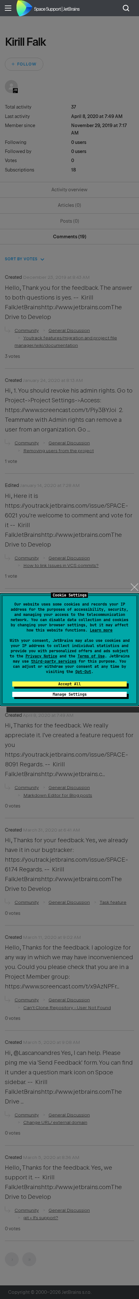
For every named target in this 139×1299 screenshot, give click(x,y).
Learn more (101, 630)
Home (24, 8)
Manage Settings (70, 694)
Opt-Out (83, 671)
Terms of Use (91, 656)
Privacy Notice (41, 656)
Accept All (69, 684)
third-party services (53, 661)
